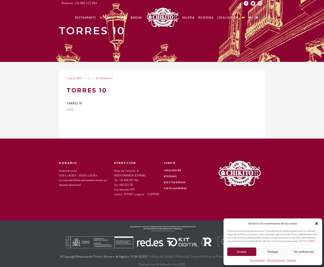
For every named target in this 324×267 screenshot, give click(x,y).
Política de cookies (257, 260)
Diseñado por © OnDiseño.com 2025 (162, 264)
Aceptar (242, 251)
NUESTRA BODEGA (175, 182)
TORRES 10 (87, 90)
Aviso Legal (291, 260)
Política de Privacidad (276, 260)
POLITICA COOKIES (307, 241)
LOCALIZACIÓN (172, 170)
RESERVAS (170, 176)
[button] (316, 223)
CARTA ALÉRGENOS (175, 188)
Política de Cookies (188, 256)
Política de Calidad (161, 256)
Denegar (273, 251)
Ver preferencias (304, 251)
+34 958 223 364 (86, 3)
